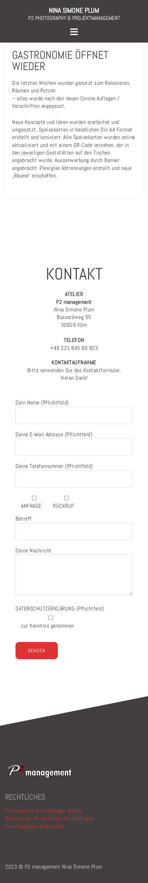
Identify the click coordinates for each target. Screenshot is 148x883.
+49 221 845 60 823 (74, 343)
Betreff (23, 518)
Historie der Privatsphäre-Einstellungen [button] (49, 818)
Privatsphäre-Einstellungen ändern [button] (43, 810)
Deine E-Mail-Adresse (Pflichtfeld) (53, 434)
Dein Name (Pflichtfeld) (42, 402)
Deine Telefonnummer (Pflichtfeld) (54, 466)
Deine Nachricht (33, 550)
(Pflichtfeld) (59, 608)
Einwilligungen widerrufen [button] (34, 826)
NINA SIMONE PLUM (74, 10)
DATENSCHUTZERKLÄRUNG (45, 608)
